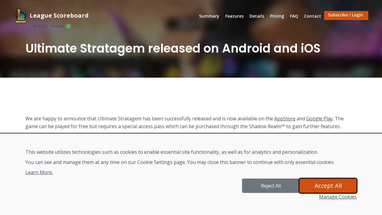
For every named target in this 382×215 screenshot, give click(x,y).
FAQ (294, 16)
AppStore (284, 118)
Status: (40, 26)
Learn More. (39, 172)
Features (234, 16)
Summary (210, 16)
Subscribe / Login (345, 15)
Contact (312, 16)
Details (256, 16)
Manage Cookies (338, 197)
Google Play (319, 118)
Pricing (277, 16)
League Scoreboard (58, 15)
